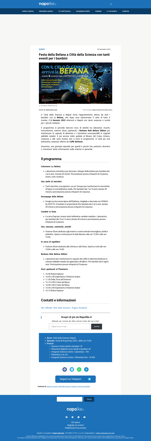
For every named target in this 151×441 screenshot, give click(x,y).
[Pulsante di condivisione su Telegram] (86, 369)
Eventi (42, 49)
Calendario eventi (83, 11)
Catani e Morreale (58, 433)
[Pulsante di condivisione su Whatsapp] (79, 369)
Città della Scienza (64, 386)
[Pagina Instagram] (73, 417)
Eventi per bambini (83, 386)
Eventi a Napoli (28, 11)
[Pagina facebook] (67, 417)
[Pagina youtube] (84, 417)
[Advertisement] (75, 29)
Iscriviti (96, 326)
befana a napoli (52, 386)
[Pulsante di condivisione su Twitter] (72, 369)
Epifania (74, 386)
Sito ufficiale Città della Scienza (55, 308)
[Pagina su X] (79, 417)
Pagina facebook (79, 308)
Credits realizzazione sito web (105, 433)
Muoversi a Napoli (46, 11)
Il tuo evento (112, 11)
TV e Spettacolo (64, 11)
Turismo (98, 11)
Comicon (125, 11)
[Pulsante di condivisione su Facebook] (64, 369)
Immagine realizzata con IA (49, 105)
